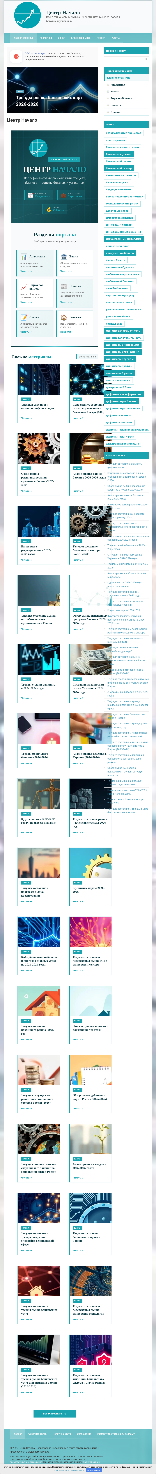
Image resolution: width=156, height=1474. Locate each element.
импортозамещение (119, 217)
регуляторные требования (123, 309)
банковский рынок (118, 161)
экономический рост (120, 436)
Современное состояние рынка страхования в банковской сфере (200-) (126, 477)
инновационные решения (123, 232)
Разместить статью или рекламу (116, 1433)
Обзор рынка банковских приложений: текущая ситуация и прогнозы (126, 772)
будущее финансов (118, 189)
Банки (61, 37)
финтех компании (118, 380)
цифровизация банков (121, 401)
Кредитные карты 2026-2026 (123, 610)
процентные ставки (119, 302)
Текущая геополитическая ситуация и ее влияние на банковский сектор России (128, 683)
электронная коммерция (122, 443)
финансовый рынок (119, 373)
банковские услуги (118, 154)
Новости (101, 37)
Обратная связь (37, 1433)
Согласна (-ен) (94, 1470)
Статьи (116, 37)
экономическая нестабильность (127, 429)
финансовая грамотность (123, 330)
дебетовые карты (117, 210)
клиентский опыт (118, 246)
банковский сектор (119, 168)
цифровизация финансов (123, 408)
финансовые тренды (120, 359)
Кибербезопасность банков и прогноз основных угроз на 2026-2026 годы (126, 620)
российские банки (118, 316)
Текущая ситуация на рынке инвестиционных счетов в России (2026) (126, 660)
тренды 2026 (114, 323)
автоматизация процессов (123, 133)
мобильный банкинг (120, 281)
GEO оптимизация (35, 53)
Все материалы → (55, 1413)
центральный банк (118, 387)
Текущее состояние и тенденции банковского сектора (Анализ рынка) (125, 759)
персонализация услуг (121, 295)
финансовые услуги (119, 366)
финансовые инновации (122, 345)
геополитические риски (122, 203)
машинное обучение (120, 267)
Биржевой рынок (80, 37)
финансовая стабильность (123, 337)
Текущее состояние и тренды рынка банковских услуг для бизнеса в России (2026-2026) (127, 746)
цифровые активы (118, 415)
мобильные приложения (122, 274)
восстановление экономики (125, 196)
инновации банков (119, 224)
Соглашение (84, 1433)
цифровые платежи (119, 422)
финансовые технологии (122, 352)
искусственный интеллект (123, 239)
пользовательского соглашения (26, 1462)
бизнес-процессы (117, 182)
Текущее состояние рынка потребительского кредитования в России (127, 527)
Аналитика (46, 37)
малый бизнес (115, 260)
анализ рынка (115, 140)
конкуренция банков (120, 253)
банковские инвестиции (122, 147)
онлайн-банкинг (117, 288)
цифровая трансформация (124, 394)
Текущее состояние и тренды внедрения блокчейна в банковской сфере (128, 705)
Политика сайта (62, 1433)
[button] (48, 109)
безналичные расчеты (121, 175)
